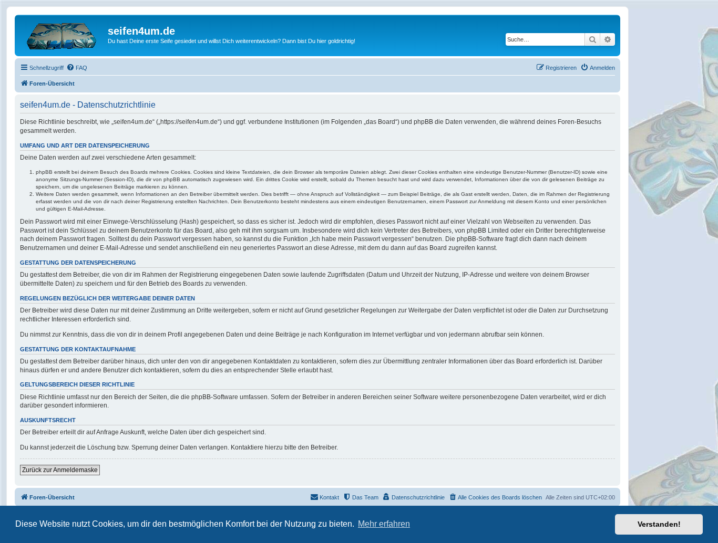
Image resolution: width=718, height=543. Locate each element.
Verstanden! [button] (659, 524)
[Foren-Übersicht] (62, 34)
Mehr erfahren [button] (384, 523)
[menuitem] (76, 67)
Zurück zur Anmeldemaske (60, 470)
